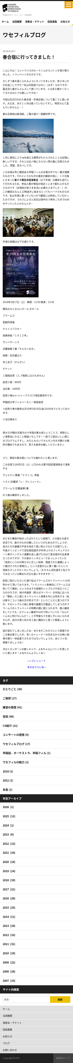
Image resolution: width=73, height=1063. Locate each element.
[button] (69, 4)
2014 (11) (9, 917)
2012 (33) (9, 935)
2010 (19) (9, 953)
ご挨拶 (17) (10, 698)
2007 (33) (9, 980)
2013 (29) (9, 926)
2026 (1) (8, 807)
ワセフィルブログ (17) (16, 744)
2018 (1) (8, 771)
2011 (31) (9, 944)
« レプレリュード (36, 660)
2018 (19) (9, 880)
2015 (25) (9, 907)
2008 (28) (9, 971)
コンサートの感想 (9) (16, 735)
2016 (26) (9, 898)
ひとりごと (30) (12, 689)
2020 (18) (9, 862)
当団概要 (17, 21)
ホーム (5, 21)
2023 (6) (8, 834)
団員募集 (52, 21)
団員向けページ (63, 1058)
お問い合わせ (10, 1050)
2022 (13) (9, 843)
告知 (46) (8, 716)
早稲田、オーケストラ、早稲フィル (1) (26, 753)
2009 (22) (9, 962)
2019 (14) (9, 871)
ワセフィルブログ (24, 35)
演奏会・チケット (34, 21)
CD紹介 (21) (10, 726)
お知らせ (65, 21)
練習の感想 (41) (12, 707)
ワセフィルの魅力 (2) (16, 762)
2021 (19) (9, 853)
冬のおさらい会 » (36, 667)
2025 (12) (9, 816)
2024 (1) (8, 825)
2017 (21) (9, 889)
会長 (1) (7, 789)
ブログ (6, 1043)
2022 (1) (8, 780)
